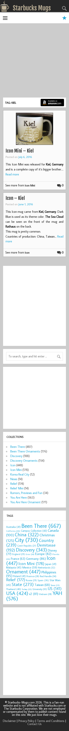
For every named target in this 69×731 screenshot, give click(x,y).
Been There (17, 447)
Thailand (13, 589)
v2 (33, 594)
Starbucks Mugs (32, 8)
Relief (13, 484)
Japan (50, 564)
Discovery (16, 456)
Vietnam (45, 594)
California (13, 530)
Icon (27, 252)
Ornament (23, 571)
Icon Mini (30, 185)
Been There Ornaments (25, 451)
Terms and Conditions (50, 721)
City (26, 539)
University (40, 589)
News (13, 479)
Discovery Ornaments (24, 460)
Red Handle (48, 576)
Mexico (29, 567)
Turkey (27, 589)
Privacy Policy (26, 721)
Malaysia (13, 567)
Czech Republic (26, 545)
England (18, 554)
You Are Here (18, 497)
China (27, 534)
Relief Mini (16, 488)
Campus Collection (34, 530)
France (18, 559)
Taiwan (42, 585)
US (55, 588)
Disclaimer (9, 721)
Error (30, 554)
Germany (36, 558)
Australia (13, 527)
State (23, 584)
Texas (55, 585)
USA (17, 593)
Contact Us (34, 724)
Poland (19, 576)
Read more (12, 174)
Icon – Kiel (15, 198)
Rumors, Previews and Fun (26, 493)
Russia (31, 580)
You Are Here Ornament (25, 502)
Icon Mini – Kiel (20, 151)
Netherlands (46, 567)
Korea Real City (19, 474)
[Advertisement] (34, 61)
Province (32, 576)
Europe (43, 554)
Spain (43, 580)
